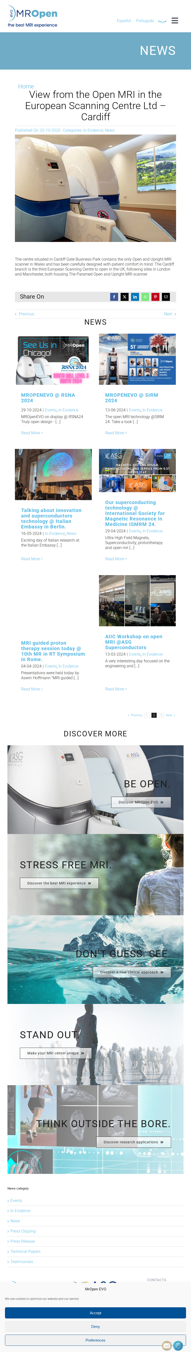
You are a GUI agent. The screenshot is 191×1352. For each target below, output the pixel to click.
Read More (30, 433)
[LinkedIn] (135, 297)
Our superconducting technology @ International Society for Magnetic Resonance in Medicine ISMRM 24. (135, 513)
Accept (95, 1313)
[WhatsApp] (145, 297)
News (110, 130)
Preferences (95, 1340)
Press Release (22, 1241)
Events (51, 410)
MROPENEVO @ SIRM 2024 (129, 359)
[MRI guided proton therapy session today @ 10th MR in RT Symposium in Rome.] (53, 604)
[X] (124, 297)
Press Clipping (23, 1231)
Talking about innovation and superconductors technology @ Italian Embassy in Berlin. (45, 474)
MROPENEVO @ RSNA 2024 (45, 359)
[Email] (166, 297)
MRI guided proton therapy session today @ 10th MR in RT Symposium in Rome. (45, 604)
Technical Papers (25, 1251)
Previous (26, 314)
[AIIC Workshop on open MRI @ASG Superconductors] (137, 600)
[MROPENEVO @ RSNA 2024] (53, 359)
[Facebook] (114, 297)
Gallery (61, 359)
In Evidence (93, 130)
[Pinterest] (155, 297)
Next (168, 314)
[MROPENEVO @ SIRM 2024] (137, 359)
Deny (95, 1326)
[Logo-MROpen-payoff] (32, 6)
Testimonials (21, 1261)
